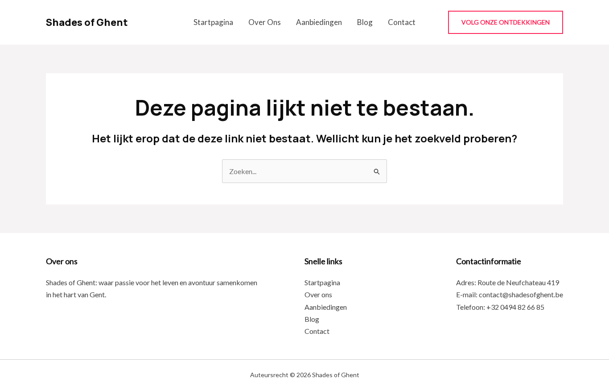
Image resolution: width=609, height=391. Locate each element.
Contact (402, 22)
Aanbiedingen (319, 22)
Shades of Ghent (87, 22)
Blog (365, 22)
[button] (505, 22)
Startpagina (213, 22)
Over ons (264, 22)
